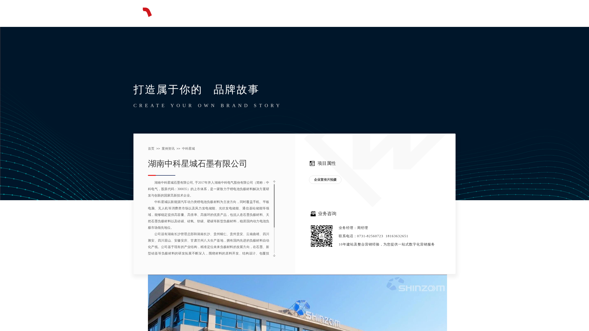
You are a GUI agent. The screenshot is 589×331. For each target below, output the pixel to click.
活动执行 (335, 12)
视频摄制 (266, 12)
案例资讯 (369, 12)
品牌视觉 (300, 12)
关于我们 (404, 12)
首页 (231, 12)
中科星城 (188, 148)
